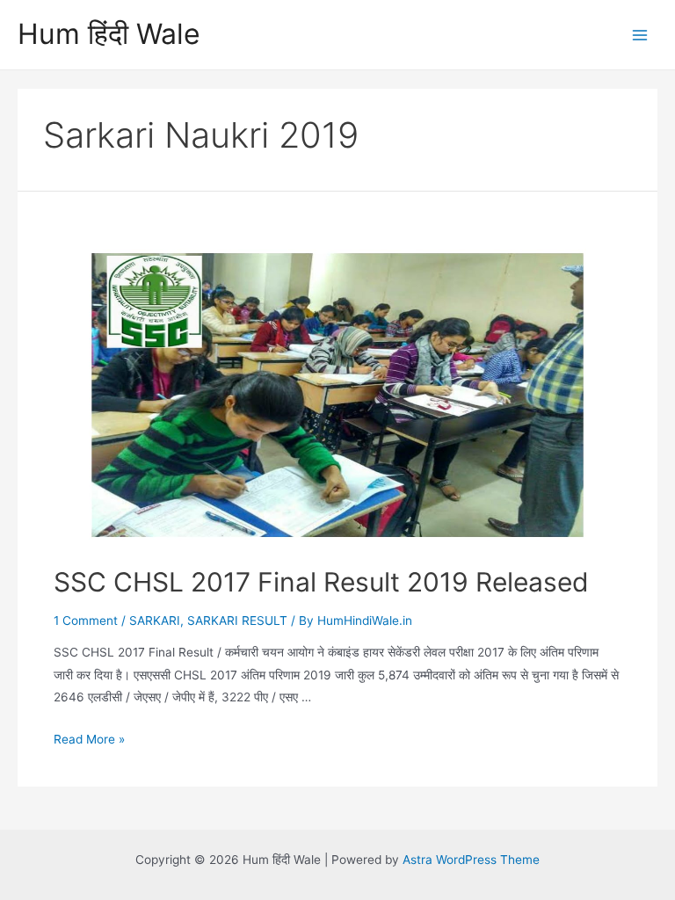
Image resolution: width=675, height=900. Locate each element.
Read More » (89, 739)
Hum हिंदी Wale (109, 34)
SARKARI (154, 620)
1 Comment (86, 620)
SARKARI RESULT (237, 620)
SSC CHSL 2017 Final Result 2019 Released (321, 582)
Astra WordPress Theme (471, 860)
